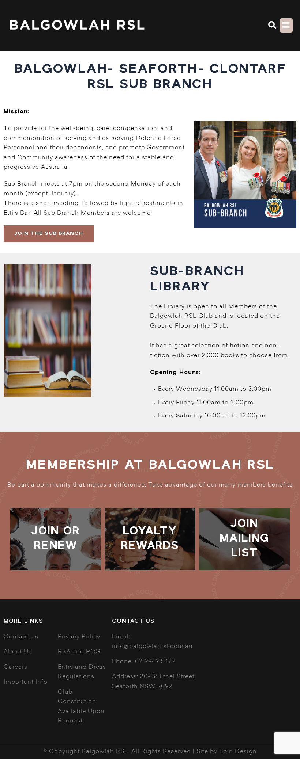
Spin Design (238, 752)
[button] (272, 25)
